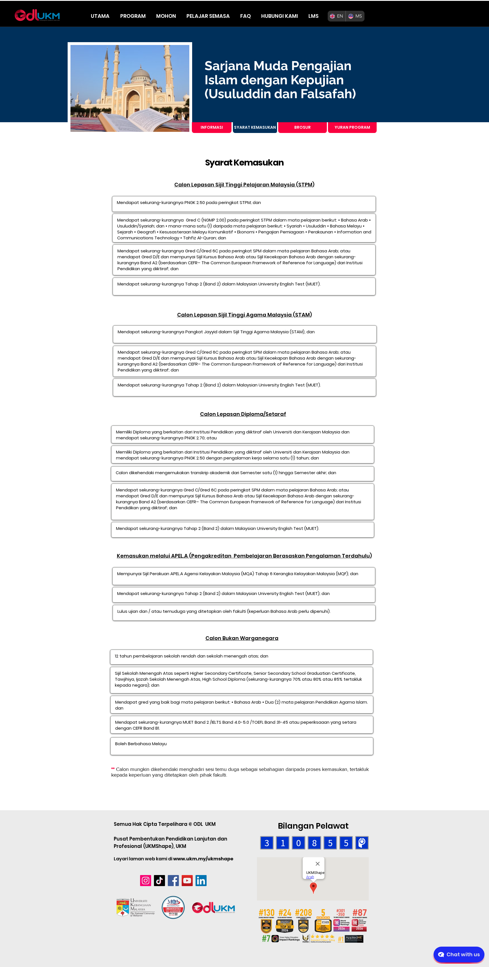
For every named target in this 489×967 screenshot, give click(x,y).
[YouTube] (187, 880)
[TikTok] (159, 880)
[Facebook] (173, 880)
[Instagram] (145, 880)
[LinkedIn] (201, 880)
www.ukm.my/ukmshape (203, 859)
